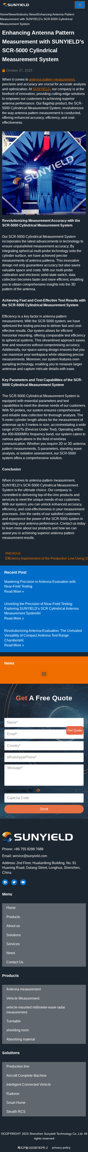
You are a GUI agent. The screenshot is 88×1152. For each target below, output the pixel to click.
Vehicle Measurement (22, 998)
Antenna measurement (23, 989)
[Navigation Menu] (80, 5)
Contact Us (14, 962)
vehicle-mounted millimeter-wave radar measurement (35, 1009)
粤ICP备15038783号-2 (33, 1147)
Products (13, 917)
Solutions (13, 935)
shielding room (17, 1030)
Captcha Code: (22, 790)
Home (4, 14)
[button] (44, 673)
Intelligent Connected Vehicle (28, 1084)
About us (13, 926)
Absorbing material (20, 1039)
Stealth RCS (15, 1111)
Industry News (27, 14)
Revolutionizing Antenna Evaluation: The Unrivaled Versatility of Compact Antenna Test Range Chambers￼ (43, 635)
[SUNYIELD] (16, 5)
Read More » (14, 591)
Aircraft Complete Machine (26, 1075)
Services (13, 944)
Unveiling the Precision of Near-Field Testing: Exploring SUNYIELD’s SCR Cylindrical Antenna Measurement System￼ (41, 608)
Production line (17, 1066)
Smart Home (15, 1102)
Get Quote (74, 730)
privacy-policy (61, 1147)
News (12, 14)
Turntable (13, 1021)
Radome (12, 1093)
